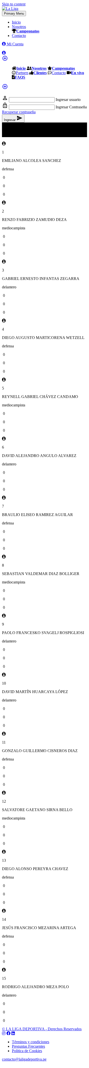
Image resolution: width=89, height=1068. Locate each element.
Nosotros (19, 27)
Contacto (19, 35)
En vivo (77, 73)
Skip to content (13, 4)
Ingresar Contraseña (71, 107)
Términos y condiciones (30, 1042)
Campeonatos (27, 31)
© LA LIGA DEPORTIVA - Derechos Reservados (42, 1029)
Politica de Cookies (27, 1051)
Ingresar (13, 118)
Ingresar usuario (68, 99)
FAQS (20, 77)
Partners (22, 73)
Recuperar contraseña (19, 112)
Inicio (16, 22)
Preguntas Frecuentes (28, 1046)
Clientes (40, 73)
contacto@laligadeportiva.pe (24, 1059)
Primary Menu (14, 13)
